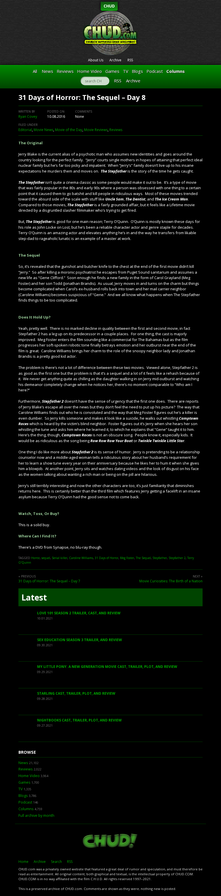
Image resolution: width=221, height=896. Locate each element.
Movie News (43, 129)
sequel (45, 558)
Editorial (25, 129)
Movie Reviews (96, 129)
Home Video (89, 71)
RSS (130, 60)
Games (112, 71)
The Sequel (143, 558)
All (35, 71)
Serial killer (59, 558)
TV (125, 71)
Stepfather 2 (177, 558)
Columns (175, 71)
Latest (34, 597)
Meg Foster (127, 558)
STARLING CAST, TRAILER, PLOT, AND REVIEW (76, 693)
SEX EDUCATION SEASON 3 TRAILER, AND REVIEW (79, 639)
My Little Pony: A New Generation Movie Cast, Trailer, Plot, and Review (107, 666)
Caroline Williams (81, 558)
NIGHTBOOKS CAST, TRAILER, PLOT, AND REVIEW (79, 720)
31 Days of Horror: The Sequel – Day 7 (49, 581)
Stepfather (160, 558)
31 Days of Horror (106, 558)
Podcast (154, 71)
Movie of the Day (68, 129)
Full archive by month (36, 815)
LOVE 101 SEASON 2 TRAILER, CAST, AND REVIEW (79, 613)
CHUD (109, 6)
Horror (35, 558)
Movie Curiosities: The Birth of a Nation (171, 581)
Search (56, 861)
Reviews (65, 71)
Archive (115, 60)
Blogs (137, 71)
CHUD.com (110, 842)
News (47, 71)
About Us (95, 60)
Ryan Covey (27, 116)
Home (23, 861)
